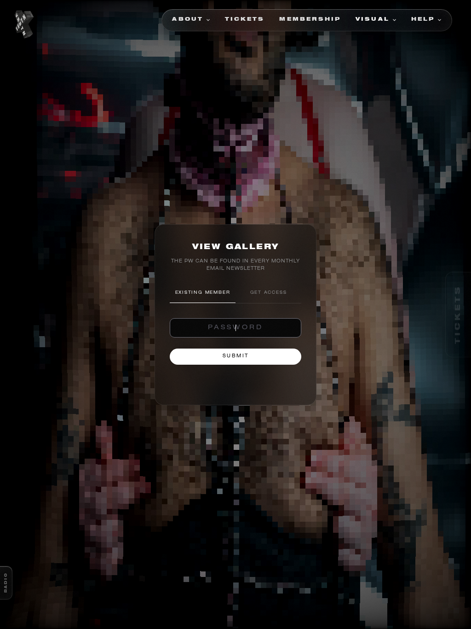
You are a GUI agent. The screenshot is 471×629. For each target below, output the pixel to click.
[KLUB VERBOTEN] (24, 25)
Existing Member (202, 293)
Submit (236, 356)
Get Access (268, 293)
